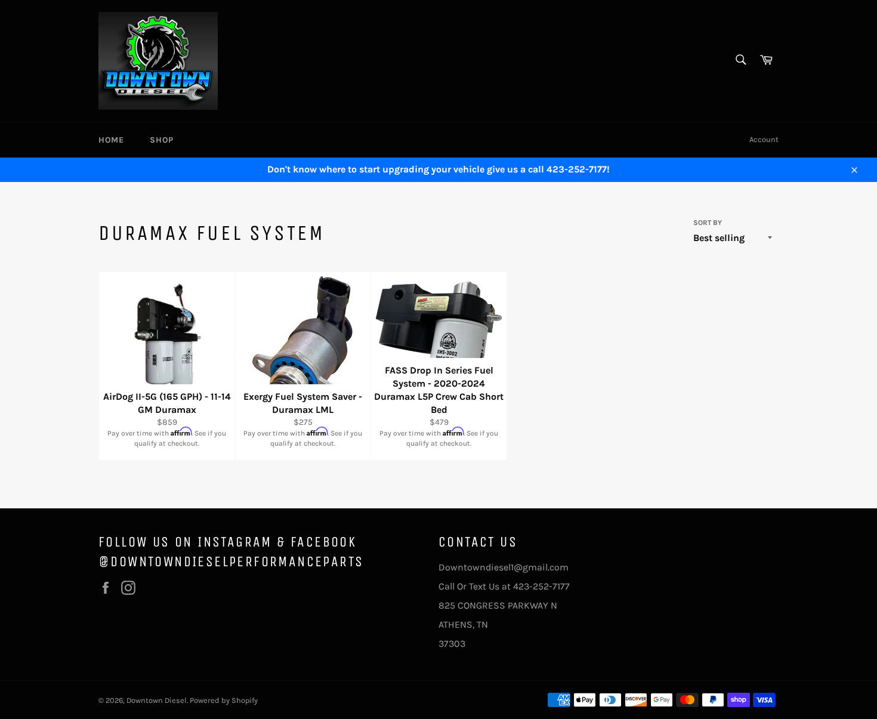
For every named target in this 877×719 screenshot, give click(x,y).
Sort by (707, 222)
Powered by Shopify (224, 700)
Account (764, 139)
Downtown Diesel (156, 700)
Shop (161, 140)
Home (110, 140)
